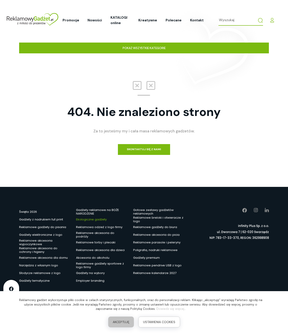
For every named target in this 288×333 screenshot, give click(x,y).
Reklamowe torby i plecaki (95, 242)
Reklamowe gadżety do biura (155, 227)
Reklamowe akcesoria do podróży (95, 235)
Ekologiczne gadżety (91, 219)
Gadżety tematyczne (34, 281)
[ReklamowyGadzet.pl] (32, 20)
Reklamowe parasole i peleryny (156, 242)
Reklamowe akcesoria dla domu (43, 258)
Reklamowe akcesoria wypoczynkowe (35, 242)
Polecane (174, 20)
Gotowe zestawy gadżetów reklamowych (153, 212)
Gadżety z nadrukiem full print (41, 219)
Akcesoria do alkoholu (92, 258)
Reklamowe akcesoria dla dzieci (100, 250)
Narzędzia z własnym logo (38, 265)
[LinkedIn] (263, 210)
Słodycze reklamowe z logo (40, 273)
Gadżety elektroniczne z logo (40, 235)
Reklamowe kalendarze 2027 (154, 273)
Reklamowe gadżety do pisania (42, 227)
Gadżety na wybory (90, 273)
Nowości (95, 20)
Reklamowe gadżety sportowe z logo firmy (100, 265)
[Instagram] (252, 210)
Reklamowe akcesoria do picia (156, 235)
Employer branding (90, 281)
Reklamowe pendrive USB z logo (157, 265)
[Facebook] (241, 210)
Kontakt (197, 20)
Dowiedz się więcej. (170, 309)
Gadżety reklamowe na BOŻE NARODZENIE (97, 212)
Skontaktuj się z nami (144, 149)
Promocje (71, 20)
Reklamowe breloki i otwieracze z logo (158, 219)
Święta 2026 (28, 212)
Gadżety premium (146, 258)
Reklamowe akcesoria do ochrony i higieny (38, 250)
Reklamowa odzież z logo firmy (99, 227)
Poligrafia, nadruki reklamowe (155, 250)
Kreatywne (147, 20)
